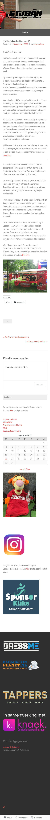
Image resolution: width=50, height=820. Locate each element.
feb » (28, 469)
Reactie (39, 384)
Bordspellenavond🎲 (12, 431)
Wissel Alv (7, 422)
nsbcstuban (38, 44)
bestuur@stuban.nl (11, 747)
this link (25, 255)
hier (11, 410)
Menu (25, 32)
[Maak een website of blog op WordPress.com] (4, 807)
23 (6, 459)
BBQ (5, 428)
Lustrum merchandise (35, 341)
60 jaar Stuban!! (10, 419)
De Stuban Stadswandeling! (17, 337)
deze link (7, 155)
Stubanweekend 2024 (12, 425)
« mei (22, 469)
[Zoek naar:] (25, 397)
